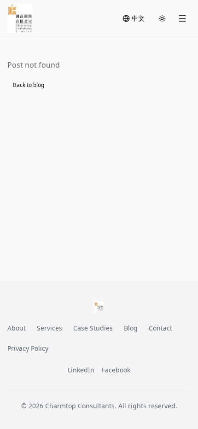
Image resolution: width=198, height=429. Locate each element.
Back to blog (28, 85)
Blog (131, 328)
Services (49, 328)
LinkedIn (81, 369)
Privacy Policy (27, 348)
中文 (138, 18)
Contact (160, 328)
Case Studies (93, 328)
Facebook (116, 369)
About (16, 328)
